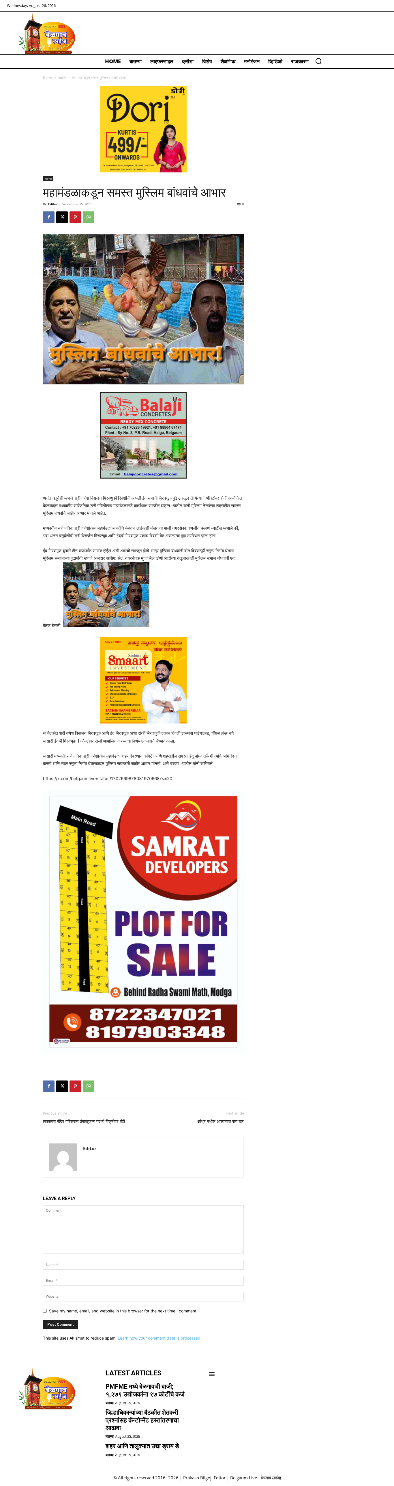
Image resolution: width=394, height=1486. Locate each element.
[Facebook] (49, 217)
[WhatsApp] (88, 217)
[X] (62, 217)
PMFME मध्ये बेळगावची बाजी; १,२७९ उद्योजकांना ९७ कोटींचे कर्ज (145, 1390)
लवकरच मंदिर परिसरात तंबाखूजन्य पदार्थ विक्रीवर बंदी (84, 1121)
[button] (318, 61)
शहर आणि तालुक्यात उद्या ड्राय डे (142, 1446)
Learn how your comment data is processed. (160, 1338)
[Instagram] (28, 1424)
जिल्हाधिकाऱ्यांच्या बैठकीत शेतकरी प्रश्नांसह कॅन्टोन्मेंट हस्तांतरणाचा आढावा (142, 1420)
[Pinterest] (75, 217)
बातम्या (62, 77)
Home (48, 77)
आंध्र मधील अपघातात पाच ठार (220, 1121)
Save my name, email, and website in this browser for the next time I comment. (123, 1310)
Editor (53, 204)
